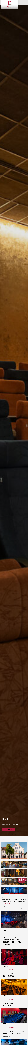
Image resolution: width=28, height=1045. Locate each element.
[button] (12, 834)
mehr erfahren (8, 829)
